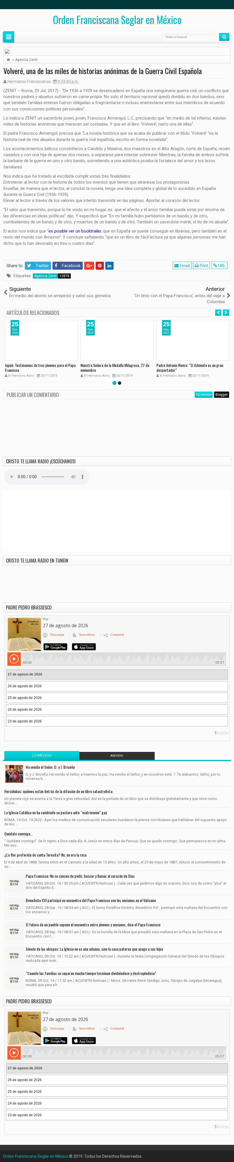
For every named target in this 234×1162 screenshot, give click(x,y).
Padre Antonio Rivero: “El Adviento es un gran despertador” (189, 367)
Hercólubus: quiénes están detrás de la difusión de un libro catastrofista (58, 791)
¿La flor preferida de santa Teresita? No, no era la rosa (45, 855)
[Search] (224, 37)
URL (221, 265)
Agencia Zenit (45, 276)
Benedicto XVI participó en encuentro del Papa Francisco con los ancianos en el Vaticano (91, 900)
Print (203, 265)
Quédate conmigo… (18, 834)
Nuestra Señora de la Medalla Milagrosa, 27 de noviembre (114, 367)
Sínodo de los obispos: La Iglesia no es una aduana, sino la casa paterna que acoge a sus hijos (94, 949)
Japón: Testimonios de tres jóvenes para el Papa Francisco (40, 367)
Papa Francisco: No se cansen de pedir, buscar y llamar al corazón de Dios (80, 876)
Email (184, 265)
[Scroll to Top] (117, 1155)
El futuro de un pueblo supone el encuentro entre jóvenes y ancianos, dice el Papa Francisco (93, 924)
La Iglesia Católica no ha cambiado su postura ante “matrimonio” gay (55, 812)
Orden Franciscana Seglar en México (117, 19)
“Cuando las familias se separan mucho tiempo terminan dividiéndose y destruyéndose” (91, 973)
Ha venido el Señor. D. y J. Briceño (50, 767)
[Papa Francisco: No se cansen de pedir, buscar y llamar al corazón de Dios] (14, 883)
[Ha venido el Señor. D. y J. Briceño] (14, 774)
